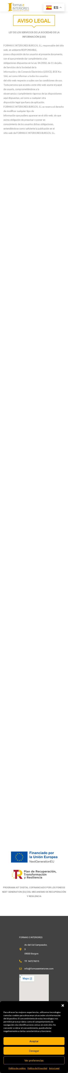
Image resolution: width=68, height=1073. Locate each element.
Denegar (34, 1050)
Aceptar (34, 1041)
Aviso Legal (54, 1068)
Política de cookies (17, 1068)
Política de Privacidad (37, 1068)
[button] (63, 1005)
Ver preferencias (34, 1060)
